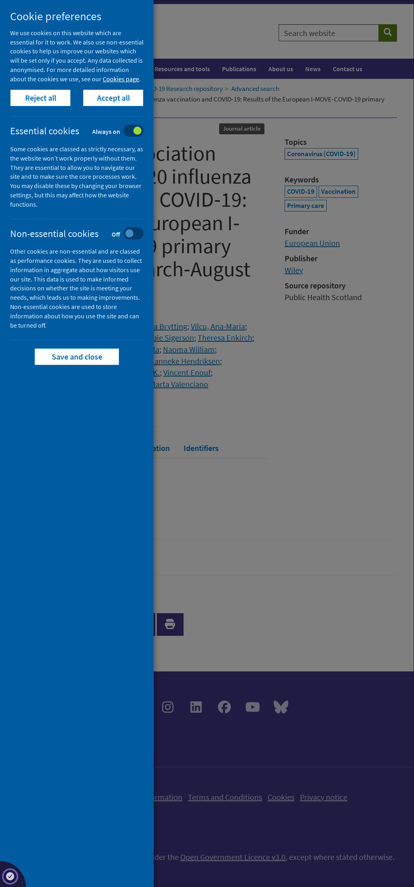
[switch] (83, 131)
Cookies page (121, 79)
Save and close (77, 356)
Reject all (40, 98)
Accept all (113, 98)
